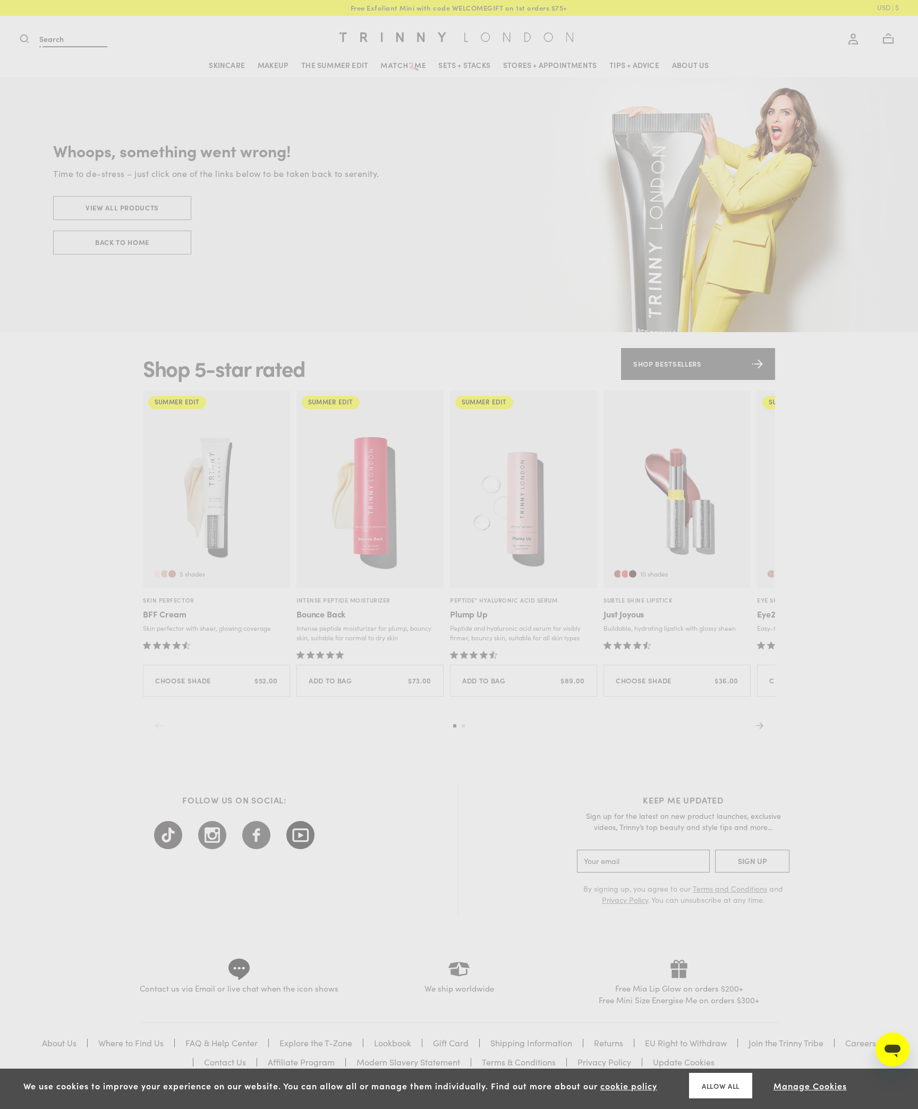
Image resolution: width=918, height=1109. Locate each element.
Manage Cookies (810, 1085)
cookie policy (628, 1085)
